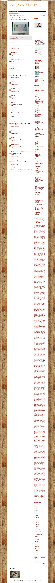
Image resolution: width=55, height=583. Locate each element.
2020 (36, 512)
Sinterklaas (43, 421)
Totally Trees (39, 467)
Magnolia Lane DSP (37, 362)
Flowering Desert (42, 305)
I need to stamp (37, 99)
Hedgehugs (35, 330)
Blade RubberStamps (39, 248)
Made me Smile (37, 361)
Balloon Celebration (42, 235)
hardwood (39, 325)
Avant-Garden (41, 232)
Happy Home (43, 324)
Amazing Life (36, 227)
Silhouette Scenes (42, 420)
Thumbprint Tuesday (38, 464)
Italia (36, 96)
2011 (36, 528)
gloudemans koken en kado (39, 317)
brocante (40, 258)
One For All (36, 373)
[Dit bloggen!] (22, 37)
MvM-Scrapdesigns (38, 114)
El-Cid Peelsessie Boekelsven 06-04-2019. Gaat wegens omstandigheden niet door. (39, 188)
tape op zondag (37, 457)
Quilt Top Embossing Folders (41, 403)
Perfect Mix (43, 384)
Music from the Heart (38, 367)
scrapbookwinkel (43, 414)
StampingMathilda (38, 125)
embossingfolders (36, 299)
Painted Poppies (37, 377)
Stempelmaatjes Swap (39, 444)
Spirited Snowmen (39, 430)
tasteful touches (42, 458)
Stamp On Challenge (42, 433)
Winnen (41, 490)
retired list (36, 408)
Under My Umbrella (40, 475)
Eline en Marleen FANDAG (39, 122)
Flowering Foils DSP (37, 307)
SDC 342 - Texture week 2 (39, 171)
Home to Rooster (41, 333)
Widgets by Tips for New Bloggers (40, 57)
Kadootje (41, 347)
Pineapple (43, 397)
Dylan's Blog (37, 158)
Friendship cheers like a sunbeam (39, 62)
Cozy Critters (40, 278)
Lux (35, 175)
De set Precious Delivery (39, 183)
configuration (39, 276)
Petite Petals (40, 388)
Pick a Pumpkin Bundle (41, 390)
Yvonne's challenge (42, 498)
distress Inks (42, 294)
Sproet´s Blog (37, 192)
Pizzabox (35, 398)
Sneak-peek (43, 424)
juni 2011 (36, 539)
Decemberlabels (43, 291)
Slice (44, 422)
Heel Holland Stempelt (41, 330)
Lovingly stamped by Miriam (39, 204)
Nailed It (43, 367)
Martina (12, 88)
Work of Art (39, 495)
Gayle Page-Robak (14, 144)
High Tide (42, 332)
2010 (36, 550)
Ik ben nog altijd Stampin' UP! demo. (39, 139)
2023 (37, 506)
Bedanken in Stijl (37, 240)
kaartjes (35, 347)
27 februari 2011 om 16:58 (15, 126)
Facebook (18, 11)
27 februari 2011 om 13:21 (15, 55)
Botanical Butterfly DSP (38, 255)
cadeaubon (40, 261)
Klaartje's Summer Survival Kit (38, 349)
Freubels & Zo (37, 142)
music (44, 366)
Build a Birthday (40, 259)
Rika (12, 130)
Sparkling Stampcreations (39, 200)
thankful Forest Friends (37, 462)
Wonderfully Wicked (42, 491)
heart (35, 326)
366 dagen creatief (38, 221)
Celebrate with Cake (37, 267)
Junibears (12, 81)
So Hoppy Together (41, 425)
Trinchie (35, 468)
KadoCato (38, 347)
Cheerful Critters (36, 270)
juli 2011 (36, 538)
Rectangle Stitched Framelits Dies (39, 406)
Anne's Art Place (38, 65)
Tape (44, 456)
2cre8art (43, 218)
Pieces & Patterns (38, 395)
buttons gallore (36, 261)
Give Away (41, 316)
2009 (36, 552)
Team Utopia (43, 459)
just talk (39, 345)
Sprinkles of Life (39, 432)
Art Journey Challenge (41, 231)
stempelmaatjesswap (37, 445)
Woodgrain (35, 495)
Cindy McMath (13, 111)
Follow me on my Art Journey (39, 207)
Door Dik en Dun (42, 296)
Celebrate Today (42, 266)
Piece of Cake (42, 394)
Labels (38, 353)
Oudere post (30, 169)
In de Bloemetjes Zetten (39, 337)
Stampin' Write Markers (39, 440)
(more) (39, 45)
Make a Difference (42, 362)
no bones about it (42, 371)
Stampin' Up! (39, 439)
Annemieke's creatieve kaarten (38, 178)
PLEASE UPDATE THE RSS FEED (39, 130)
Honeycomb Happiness (39, 334)
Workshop (42, 495)
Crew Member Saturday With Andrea (39, 197)
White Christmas (41, 489)
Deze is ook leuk (42, 293)
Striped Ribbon (41, 447)
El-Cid (36, 186)
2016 (36, 519)
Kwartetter (38, 350)
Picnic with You (39, 392)
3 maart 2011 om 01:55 (14, 164)
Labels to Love (36, 354)
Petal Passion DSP (39, 387)
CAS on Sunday (42, 265)
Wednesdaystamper (37, 488)
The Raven (37, 463)
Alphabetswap (43, 226)
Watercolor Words (37, 484)
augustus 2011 (37, 536)
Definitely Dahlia (36, 292)
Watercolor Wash (36, 483)
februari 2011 (37, 546)
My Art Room (37, 118)
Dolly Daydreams (13, 121)
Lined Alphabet (38, 358)
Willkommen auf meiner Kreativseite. (17, 59)
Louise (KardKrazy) (14, 160)
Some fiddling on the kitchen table (39, 91)
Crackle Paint (40, 280)
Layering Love (43, 355)
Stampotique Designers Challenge (39, 170)
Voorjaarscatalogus (37, 480)
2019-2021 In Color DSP (37, 218)
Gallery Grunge (38, 311)
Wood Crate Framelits (40, 492)
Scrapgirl (36, 183)
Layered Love (39, 355)
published (42, 401)
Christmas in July (36, 271)
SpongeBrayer (40, 431)
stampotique (43, 440)
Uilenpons (35, 475)
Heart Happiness (42, 326)
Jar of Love (43, 344)
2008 (36, 554)
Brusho (42, 258)
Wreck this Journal (42, 497)
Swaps (35, 453)
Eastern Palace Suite (40, 297)
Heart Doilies (38, 326)
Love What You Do (42, 360)
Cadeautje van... (36, 263)
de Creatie (38, 291)
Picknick (35, 392)
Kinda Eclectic (42, 348)
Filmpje (41, 303)
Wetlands (37, 489)
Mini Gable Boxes (42, 365)
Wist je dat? (38, 491)
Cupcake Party (36, 286)
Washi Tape (36, 482)
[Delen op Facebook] (23, 37)
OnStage (35, 375)
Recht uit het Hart (37, 405)
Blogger (39, 580)
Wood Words (43, 494)
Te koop (39, 459)
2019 (36, 513)
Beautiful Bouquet (37, 238)
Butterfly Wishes (42, 260)
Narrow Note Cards (42, 369)
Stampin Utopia (37, 138)
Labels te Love (42, 353)
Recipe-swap (43, 405)
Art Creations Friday (39, 229)
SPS (42, 432)
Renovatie (36, 143)
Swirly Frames (43, 455)
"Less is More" (37, 133)
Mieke (12, 95)
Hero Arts (42, 331)
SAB (44, 408)
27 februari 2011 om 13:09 (15, 48)
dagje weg (41, 287)
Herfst (39, 331)
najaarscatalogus (36, 369)
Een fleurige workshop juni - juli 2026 (39, 106)
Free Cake (41, 310)
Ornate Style (39, 375)
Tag (34, 456)
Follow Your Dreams (39, 308)
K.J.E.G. (41, 345)
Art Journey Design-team (39, 146)
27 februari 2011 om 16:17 (14, 98)
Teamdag (44, 461)
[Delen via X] (22, 37)
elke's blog (36, 105)
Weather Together (42, 485)
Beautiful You (42, 238)
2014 (36, 522)
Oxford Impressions (42, 376)
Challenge (38, 269)
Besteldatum (36, 241)
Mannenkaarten (41, 72)
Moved (36, 213)
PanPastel (35, 378)
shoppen (37, 420)
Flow (43, 303)
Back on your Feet (38, 233)
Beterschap (37, 201)
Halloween (43, 320)
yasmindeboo (13, 74)
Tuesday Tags (37, 472)
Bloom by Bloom (36, 250)
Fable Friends (38, 303)
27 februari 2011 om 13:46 (15, 70)
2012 (36, 526)
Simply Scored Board (37, 421)
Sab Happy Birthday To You (38, 409)
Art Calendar (41, 229)
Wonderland (35, 492)
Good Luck (36, 126)
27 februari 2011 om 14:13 (15, 77)
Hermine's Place (37, 154)
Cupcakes (40, 286)
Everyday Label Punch (37, 302)
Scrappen (35, 415)
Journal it (35, 345)
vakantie (44, 475)
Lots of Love (37, 359)
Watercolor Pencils (42, 481)
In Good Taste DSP (39, 338)
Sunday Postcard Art (15, 38)
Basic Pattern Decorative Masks (39, 237)
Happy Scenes (36, 325)
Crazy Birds (38, 285)
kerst (44, 347)
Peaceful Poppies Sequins (38, 383)
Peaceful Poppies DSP (41, 382)
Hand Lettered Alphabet (38, 322)
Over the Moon (43, 375)
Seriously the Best (39, 419)
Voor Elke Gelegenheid (42, 479)
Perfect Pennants (36, 386)
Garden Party (39, 313)
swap (44, 452)
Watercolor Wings (42, 483)
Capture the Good (40, 264)
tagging (42, 456)
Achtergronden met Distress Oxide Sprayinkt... (39, 180)
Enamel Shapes (41, 299)
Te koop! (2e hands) (14, 11)
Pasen (42, 380)
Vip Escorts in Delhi (38, 47)
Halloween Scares (37, 321)
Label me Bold (39, 352)
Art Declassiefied (42, 230)
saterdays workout (39, 413)
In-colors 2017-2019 (37, 341)
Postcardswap (36, 401)
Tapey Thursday (42, 457)
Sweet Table (41, 453)
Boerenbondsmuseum (40, 253)
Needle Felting (36, 371)
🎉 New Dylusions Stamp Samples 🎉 (39, 159)
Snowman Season (36, 425)
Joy (35, 151)
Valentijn (35, 477)
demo (44, 292)
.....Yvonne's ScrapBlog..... (39, 162)
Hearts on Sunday (42, 328)
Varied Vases (42, 477)
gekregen (44, 313)
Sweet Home (38, 453)
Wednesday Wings (39, 486)
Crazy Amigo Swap (42, 282)
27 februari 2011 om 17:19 (14, 133)
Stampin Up (37, 436)
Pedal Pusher (39, 384)
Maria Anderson (37, 40)
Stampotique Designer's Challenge (39, 441)
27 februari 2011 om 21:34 (15, 147)
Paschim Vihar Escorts (38, 51)
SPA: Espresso (37, 118)
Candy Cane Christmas (42, 263)
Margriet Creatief (38, 166)
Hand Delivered (42, 321)
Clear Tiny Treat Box (40, 272)
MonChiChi (35, 366)
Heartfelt (41, 327)
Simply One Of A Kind (38, 150)
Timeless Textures (40, 466)
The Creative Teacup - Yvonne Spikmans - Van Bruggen (20, 151)
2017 (36, 517)
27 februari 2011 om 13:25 (15, 63)
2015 (36, 521)
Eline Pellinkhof (37, 121)
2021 (36, 510)
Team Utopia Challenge (38, 461)
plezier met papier (38, 95)
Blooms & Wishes (42, 251)
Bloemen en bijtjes (38, 87)
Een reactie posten (14, 167)
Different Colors (36, 294)
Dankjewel (36, 205)
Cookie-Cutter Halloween (41, 277)
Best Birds (43, 240)
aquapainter (36, 229)
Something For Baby (39, 426)
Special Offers (40, 428)
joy (11, 66)
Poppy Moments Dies (41, 400)
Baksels (42, 233)
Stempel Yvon (37, 128)
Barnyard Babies (42, 236)
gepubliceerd (35, 314)
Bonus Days (43, 254)
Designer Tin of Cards (37, 293)
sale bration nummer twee (39, 41)
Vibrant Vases (43, 478)
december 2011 (37, 529)
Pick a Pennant (41, 389)
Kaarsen (44, 345)
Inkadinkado (37, 343)
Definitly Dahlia (41, 292)
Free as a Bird (36, 310)
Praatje (40, 401)
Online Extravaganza (42, 373)
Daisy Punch (40, 288)
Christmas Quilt (41, 271)
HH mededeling (38, 332)
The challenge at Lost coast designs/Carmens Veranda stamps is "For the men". (39, 101)
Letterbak (41, 356)
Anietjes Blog (37, 71)
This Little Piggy (42, 463)
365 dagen (42, 220)
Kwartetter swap (42, 350)
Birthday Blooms (39, 246)
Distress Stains (36, 296)
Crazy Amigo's (36, 283)
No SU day (35, 372)
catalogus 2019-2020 (37, 266)
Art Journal (36, 231)
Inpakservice (40, 343)
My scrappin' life (37, 196)
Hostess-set (38, 336)
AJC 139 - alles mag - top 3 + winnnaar (39, 148)
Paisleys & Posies (42, 377)
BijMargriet (39, 242)
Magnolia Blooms (42, 361)
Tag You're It (38, 456)
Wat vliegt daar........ (41, 65)
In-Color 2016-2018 (38, 339)
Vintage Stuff (36, 479)
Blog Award (40, 249)
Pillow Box (39, 397)
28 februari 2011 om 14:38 (15, 156)
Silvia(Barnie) (13, 52)
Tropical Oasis (40, 469)
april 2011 (36, 543)
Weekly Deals (43, 488)
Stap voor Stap (37, 442)
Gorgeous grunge (40, 319)
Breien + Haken (36, 258)
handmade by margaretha (39, 174)
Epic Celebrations (42, 300)
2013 (36, 524)
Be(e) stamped (37, 212)
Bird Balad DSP (43, 242)
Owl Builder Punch (37, 376)
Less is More (36, 356)
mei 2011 (36, 541)
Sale (41, 410)
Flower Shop (36, 305)
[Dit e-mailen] (21, 37)
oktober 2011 (37, 533)
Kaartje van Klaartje (23, 5)
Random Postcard (42, 404)
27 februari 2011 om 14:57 (15, 84)
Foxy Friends (43, 309)
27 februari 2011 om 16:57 (15, 118)
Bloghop (44, 249)
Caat (36, 78)
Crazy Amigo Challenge (39, 282)
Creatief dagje (43, 285)
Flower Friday (43, 304)
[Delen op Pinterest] (24, 37)
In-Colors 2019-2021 (38, 342)
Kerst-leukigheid (36, 348)
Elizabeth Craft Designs (41, 298)
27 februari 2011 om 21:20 (15, 140)
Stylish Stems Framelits (41, 448)
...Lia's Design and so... (38, 87)
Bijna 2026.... (37, 115)
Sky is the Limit (40, 422)
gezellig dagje (39, 315)
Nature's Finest (36, 370)
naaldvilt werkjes (37, 155)
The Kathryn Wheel (38, 109)
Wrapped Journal (38, 497)
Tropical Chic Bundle (40, 468)
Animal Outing (42, 227)
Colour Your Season (39, 274)
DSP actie (35, 297)
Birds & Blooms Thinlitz (40, 244)
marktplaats (42, 364)
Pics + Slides (43, 392)
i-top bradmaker (42, 336)
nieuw (39, 371)
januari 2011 (37, 548)
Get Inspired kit (42, 314)
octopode (44, 372)
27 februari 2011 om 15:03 (15, 91)
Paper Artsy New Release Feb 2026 (39, 111)
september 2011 (37, 534)
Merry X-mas (37, 167)
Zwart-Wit (36, 500)
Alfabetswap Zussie (41, 225)
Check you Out (42, 269)
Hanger (44, 322)
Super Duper (41, 452)
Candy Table (35, 264)
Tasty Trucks (36, 459)
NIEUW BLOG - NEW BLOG (39, 163)
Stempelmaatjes (43, 442)
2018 (36, 515)
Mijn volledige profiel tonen (38, 20)
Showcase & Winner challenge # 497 (39, 135)
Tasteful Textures (37, 458)
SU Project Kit (40, 451)
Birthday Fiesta (39, 247)
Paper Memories (40, 378)
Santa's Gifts (40, 411)
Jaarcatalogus (39, 344)
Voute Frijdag (43, 480)
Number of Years (40, 372)
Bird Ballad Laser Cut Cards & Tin (39, 243)
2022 (37, 508)
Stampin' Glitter (39, 437)
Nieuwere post (12, 169)
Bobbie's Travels (36, 252)
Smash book (39, 424)
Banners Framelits (36, 236)
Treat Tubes (43, 467)
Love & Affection (42, 359)
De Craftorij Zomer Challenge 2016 (41, 80)
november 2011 (37, 531)
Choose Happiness (42, 270)
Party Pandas (39, 380)
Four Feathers (39, 309)
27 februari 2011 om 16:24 (15, 107)
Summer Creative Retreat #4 (39, 93)
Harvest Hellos (43, 325)
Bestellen (40, 241)
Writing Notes (36, 498)
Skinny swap (36, 422)
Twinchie (44, 474)
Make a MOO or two (37, 364)
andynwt (29, 580)
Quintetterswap (36, 404)
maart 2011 (37, 544)
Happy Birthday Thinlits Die (38, 324)
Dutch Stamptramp (38, 60)
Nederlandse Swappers (42, 370)
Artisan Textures (36, 232)
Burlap (39, 260)
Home (10, 11)
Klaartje (36, 18)
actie (37, 225)
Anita (12, 137)
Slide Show (36, 424)
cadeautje (43, 261)
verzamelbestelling (37, 478)
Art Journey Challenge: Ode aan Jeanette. (39, 209)
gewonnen (35, 315)
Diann (12, 102)
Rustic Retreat (40, 408)
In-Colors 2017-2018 (43, 339)
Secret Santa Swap (37, 417)
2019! (35, 193)
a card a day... (40, 223)
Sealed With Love (40, 415)
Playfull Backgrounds (40, 398)
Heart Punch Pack (36, 327)
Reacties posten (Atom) (18, 171)
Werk (34, 489)
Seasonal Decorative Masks (41, 416)
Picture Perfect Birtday (38, 393)
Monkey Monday (40, 366)
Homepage (21, 169)
